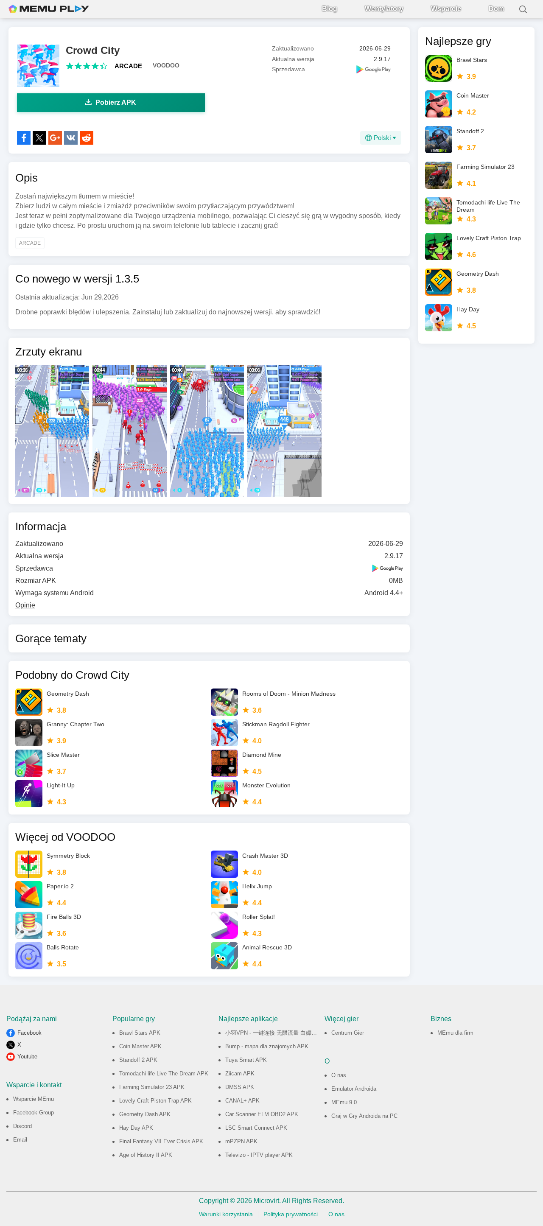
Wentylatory (384, 8)
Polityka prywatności (290, 1214)
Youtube (27, 1056)
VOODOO (166, 65)
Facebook (29, 1033)
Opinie (25, 605)
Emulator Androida (353, 1089)
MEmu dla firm (455, 1033)
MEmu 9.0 (344, 1102)
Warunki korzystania (226, 1214)
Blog (329, 8)
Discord (22, 1126)
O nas (338, 1075)
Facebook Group (33, 1112)
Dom (496, 8)
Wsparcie (446, 8)
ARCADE (128, 66)
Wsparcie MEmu (33, 1099)
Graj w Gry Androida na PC (364, 1116)
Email (20, 1139)
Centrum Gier (347, 1033)
